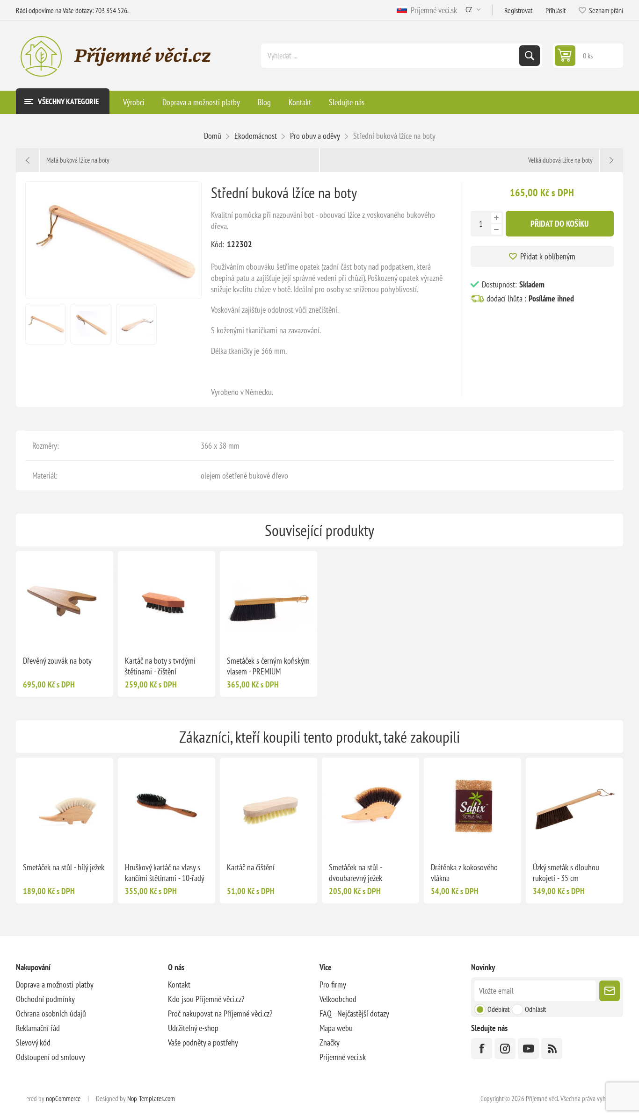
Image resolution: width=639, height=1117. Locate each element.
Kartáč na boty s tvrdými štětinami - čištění (160, 666)
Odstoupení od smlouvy (50, 1057)
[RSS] (551, 1048)
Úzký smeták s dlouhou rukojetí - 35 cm (566, 872)
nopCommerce (63, 1098)
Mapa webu (336, 1028)
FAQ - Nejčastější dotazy (354, 1013)
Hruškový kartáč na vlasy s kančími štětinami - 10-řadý (164, 872)
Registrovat (518, 10)
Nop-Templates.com (151, 1098)
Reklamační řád (38, 1028)
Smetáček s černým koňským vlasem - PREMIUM (268, 666)
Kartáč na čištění (251, 867)
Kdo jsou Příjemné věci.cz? (206, 999)
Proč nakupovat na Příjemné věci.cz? (220, 1013)
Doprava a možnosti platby (55, 984)
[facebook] (481, 1048)
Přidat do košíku (559, 223)
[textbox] (391, 55)
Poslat (609, 991)
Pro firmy (333, 984)
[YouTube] (528, 1048)
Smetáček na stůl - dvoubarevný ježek (355, 872)
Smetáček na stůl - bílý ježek (63, 867)
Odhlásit (535, 1009)
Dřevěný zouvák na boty (57, 660)
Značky (330, 1042)
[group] (64, 599)
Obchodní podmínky (45, 999)
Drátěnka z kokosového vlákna (464, 872)
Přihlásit (555, 10)
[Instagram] (505, 1048)
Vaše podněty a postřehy (203, 1042)
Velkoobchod (338, 999)
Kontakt (179, 984)
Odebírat (498, 1009)
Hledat (529, 55)
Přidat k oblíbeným (547, 256)
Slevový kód (33, 1042)
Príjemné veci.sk (432, 10)
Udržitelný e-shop (193, 1028)
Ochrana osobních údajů (51, 1013)
